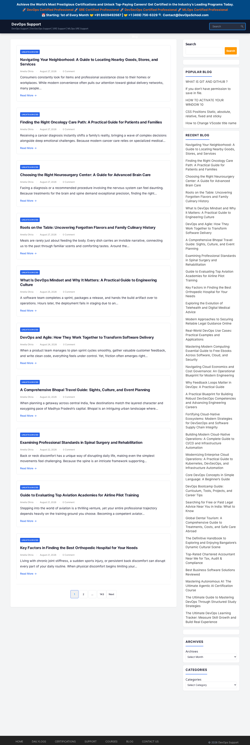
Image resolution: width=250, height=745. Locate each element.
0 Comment (69, 71)
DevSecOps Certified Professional (151, 10)
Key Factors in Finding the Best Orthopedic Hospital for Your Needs (79, 548)
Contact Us (150, 741)
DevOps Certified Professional (50, 10)
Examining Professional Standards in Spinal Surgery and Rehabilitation (81, 442)
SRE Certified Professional (99, 10)
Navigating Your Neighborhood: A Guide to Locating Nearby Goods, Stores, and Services (210, 149)
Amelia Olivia (26, 71)
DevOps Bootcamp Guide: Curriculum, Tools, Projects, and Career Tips (209, 490)
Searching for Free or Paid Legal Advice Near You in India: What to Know (210, 506)
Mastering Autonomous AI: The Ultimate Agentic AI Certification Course (209, 586)
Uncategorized (30, 52)
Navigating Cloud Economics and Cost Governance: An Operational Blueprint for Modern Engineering (210, 371)
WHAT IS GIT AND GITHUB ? (207, 81)
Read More (28, 95)
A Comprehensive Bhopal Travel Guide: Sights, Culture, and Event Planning (85, 390)
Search (191, 44)
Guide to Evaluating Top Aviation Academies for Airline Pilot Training (79, 495)
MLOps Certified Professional (205, 10)
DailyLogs (39, 741)
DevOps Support (26, 24)
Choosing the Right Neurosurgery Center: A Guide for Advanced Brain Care (85, 175)
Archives (192, 651)
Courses (111, 741)
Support (91, 741)
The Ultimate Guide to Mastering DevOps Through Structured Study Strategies (211, 601)
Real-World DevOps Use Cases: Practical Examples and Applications (209, 335)
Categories (193, 679)
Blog (129, 741)
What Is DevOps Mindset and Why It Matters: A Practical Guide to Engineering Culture (211, 212)
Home (19, 741)
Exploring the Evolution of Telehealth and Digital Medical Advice (208, 307)
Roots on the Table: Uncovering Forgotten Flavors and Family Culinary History (88, 227)
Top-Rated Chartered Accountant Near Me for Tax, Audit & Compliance (210, 558)
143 (102, 594)
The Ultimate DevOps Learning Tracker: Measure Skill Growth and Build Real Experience (211, 617)
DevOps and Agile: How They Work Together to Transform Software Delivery (87, 337)
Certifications (65, 741)
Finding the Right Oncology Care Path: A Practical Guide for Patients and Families (91, 122)
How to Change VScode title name (211, 123)
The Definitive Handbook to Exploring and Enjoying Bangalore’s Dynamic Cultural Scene (211, 542)
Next (111, 594)
